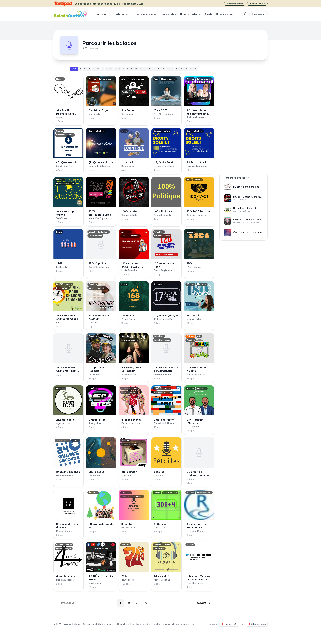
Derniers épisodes (146, 14)
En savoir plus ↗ (257, 3)
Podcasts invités (234, 3)
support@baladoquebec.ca (178, 624)
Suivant (201, 602)
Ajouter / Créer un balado (220, 14)
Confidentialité (125, 624)
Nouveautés (169, 14)
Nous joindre (143, 624)
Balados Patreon (190, 14)
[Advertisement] (243, 117)
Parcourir (101, 14)
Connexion (258, 14)
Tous (73, 68)
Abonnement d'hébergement (98, 624)
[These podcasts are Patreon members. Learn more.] (247, 177)
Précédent (67, 602)
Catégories (121, 14)
